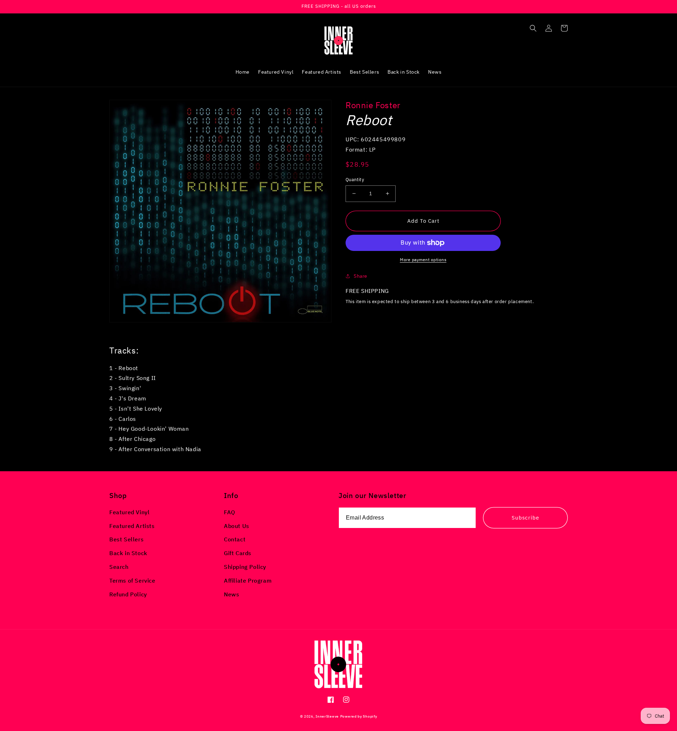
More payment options (423, 259)
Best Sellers (126, 539)
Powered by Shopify (358, 716)
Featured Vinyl (129, 512)
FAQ (229, 512)
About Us (236, 525)
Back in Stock (128, 553)
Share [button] (360, 276)
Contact (234, 539)
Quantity (355, 180)
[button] (533, 28)
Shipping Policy (245, 566)
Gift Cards (237, 553)
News (231, 594)
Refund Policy (128, 594)
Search (119, 566)
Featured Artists (132, 525)
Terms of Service (132, 580)
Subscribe (525, 517)
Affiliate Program (248, 580)
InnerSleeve (327, 716)
